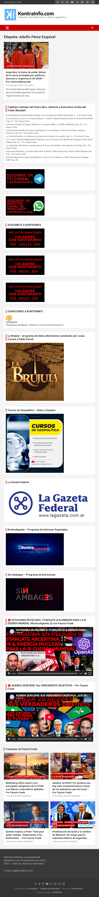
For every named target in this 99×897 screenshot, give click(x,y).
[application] (49, 651)
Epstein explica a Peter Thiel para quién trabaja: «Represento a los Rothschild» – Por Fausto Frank (25, 834)
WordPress (57, 892)
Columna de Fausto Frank (18, 777)
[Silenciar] (85, 673)
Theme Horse (76, 888)
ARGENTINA (57, 822)
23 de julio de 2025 (59, 841)
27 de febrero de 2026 (61, 796)
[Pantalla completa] (90, 673)
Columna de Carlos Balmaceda (20, 66)
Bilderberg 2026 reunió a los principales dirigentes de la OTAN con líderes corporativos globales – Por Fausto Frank (26, 787)
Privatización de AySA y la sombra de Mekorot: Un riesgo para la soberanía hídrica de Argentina (71, 834)
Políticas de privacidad (49, 888)
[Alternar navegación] (7, 28)
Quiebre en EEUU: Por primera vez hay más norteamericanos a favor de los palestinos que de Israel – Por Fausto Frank (71, 787)
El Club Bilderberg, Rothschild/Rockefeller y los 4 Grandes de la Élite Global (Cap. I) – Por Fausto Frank (49, 115)
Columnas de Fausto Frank (21, 749)
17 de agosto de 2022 (14, 85)
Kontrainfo (33, 888)
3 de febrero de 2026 (14, 841)
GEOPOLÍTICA (83, 773)
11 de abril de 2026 (13, 796)
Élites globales (38, 777)
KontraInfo (29, 85)
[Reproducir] (9, 673)
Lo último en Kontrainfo (64, 777)
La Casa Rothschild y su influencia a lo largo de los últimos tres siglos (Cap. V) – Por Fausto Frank (47, 136)
